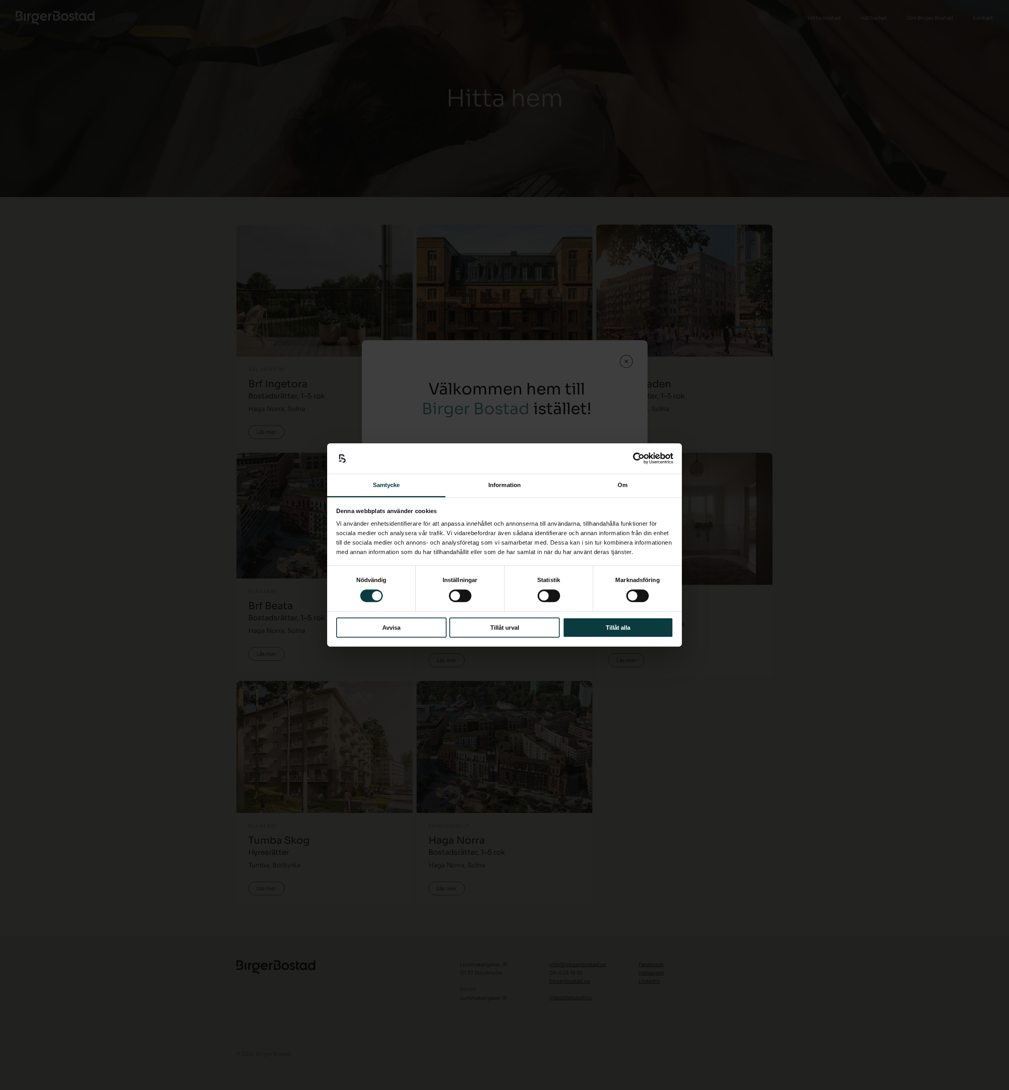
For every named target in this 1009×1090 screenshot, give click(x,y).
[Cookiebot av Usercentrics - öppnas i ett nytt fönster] (638, 458)
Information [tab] (504, 485)
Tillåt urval (504, 627)
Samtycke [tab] (386, 485)
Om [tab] (622, 485)
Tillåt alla (618, 627)
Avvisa (391, 627)
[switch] (460, 596)
